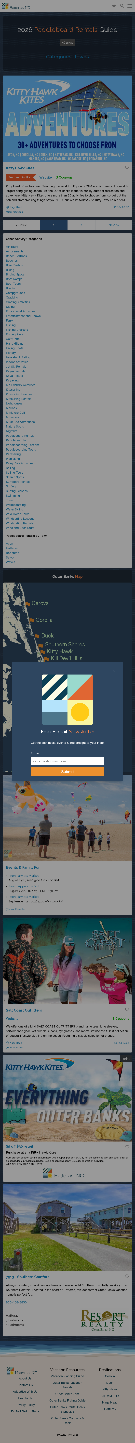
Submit (67, 771)
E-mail (35, 753)
